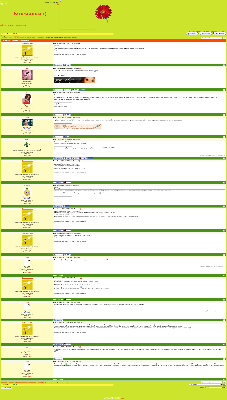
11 (81, 278)
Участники (205, 31)
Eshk (27, 257)
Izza (27, 68)
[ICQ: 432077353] (83, 158)
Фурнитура (41, 37)
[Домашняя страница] (75, 158)
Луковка (27, 185)
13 (81, 322)
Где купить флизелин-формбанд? (54, 37)
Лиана (27, 139)
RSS (58, 4)
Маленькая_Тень (27, 43)
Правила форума (215, 31)
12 (81, 302)
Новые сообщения (195, 31)
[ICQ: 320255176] (67, 65)
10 (81, 257)
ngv (27, 347)
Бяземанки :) (4, 37)
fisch (27, 117)
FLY (27, 92)
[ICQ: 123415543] (67, 115)
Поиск (223, 31)
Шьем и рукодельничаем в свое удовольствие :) (22, 37)
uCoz (122, 398)
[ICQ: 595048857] (75, 90)
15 (80, 361)
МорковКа (16, 36)
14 (80, 347)
